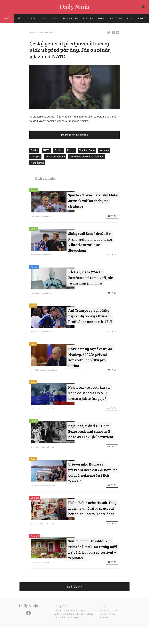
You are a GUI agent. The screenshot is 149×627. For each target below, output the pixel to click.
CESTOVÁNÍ (116, 18)
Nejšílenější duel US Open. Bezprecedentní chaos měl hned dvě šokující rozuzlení (90, 431)
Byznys (34, 267)
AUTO (130, 18)
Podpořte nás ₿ (108, 610)
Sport (34, 190)
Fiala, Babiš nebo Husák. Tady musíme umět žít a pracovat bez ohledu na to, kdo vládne (92, 508)
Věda (56, 613)
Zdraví (89, 613)
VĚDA (55, 18)
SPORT (43, 18)
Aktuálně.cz (50, 32)
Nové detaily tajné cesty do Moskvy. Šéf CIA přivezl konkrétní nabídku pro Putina (90, 357)
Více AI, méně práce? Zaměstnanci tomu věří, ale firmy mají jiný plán (90, 278)
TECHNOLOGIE (70, 18)
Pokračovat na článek (74, 134)
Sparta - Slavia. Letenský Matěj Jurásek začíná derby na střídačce (93, 201)
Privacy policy (107, 613)
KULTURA (88, 18)
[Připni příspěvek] (108, 32)
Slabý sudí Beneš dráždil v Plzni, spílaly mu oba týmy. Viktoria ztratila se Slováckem (90, 242)
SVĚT (19, 18)
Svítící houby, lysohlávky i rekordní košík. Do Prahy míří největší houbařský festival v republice (92, 549)
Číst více (112, 216)
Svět (33, 305)
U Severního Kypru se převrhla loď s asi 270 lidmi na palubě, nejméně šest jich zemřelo (93, 472)
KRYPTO (142, 18)
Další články (74, 586)
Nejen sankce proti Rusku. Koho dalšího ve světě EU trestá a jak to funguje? (89, 393)
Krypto (77, 617)
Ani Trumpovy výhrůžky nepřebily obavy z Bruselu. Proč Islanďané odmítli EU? (90, 316)
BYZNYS (31, 18)
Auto (69, 617)
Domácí (35, 497)
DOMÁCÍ (7, 18)
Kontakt (104, 617)
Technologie (67, 613)
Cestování (59, 617)
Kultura (80, 613)
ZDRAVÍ (101, 18)
